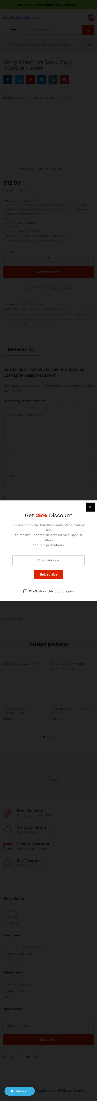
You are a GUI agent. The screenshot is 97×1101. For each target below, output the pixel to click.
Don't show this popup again (51, 591)
